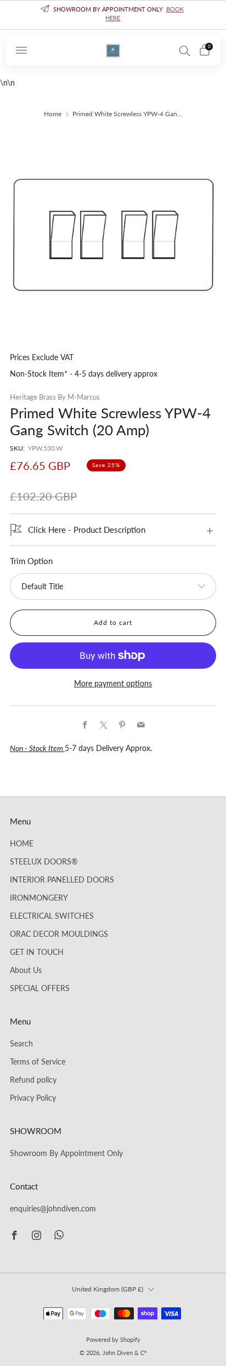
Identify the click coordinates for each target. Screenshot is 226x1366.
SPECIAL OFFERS (40, 988)
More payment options (113, 683)
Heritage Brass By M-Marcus (55, 396)
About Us (26, 970)
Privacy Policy (33, 1098)
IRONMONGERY (39, 897)
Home (52, 113)
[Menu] (21, 50)
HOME (21, 843)
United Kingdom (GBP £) (107, 1289)
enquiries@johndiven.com (53, 1208)
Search (21, 1043)
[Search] (184, 50)
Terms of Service (37, 1061)
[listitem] (113, 15)
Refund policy (33, 1079)
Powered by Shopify (113, 1339)
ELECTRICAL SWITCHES (52, 916)
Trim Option (31, 561)
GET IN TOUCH (37, 952)
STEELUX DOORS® (44, 861)
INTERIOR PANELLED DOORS (62, 879)
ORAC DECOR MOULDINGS (59, 934)
